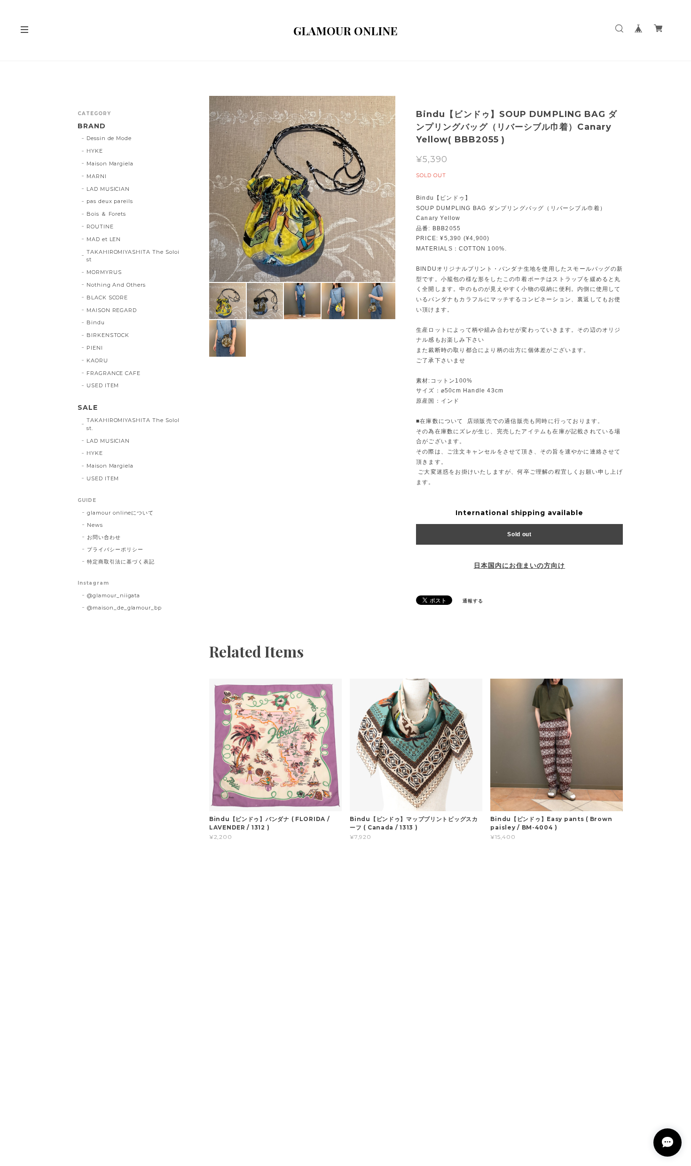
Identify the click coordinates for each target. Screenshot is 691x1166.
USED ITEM (102, 385)
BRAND (92, 126)
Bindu (95, 322)
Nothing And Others (116, 285)
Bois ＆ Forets (106, 214)
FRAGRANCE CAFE (113, 373)
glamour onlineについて (120, 512)
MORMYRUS (104, 272)
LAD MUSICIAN (108, 189)
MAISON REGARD (111, 310)
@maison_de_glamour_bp (124, 607)
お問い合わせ (104, 537)
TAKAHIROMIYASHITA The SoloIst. (133, 424)
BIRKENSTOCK (108, 335)
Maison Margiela (109, 163)
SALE (88, 408)
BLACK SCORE (107, 297)
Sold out (519, 534)
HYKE (94, 151)
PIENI (94, 347)
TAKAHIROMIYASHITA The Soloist (133, 256)
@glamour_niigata (113, 595)
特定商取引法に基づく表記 (121, 561)
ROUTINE (100, 226)
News (95, 525)
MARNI (96, 176)
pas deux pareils (109, 201)
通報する (473, 601)
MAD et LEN (103, 239)
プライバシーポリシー (115, 549)
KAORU (97, 360)
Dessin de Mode (109, 138)
